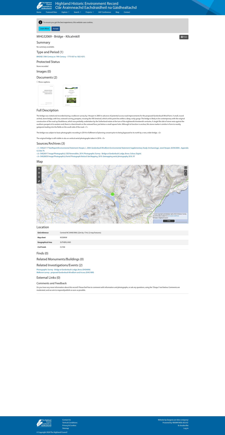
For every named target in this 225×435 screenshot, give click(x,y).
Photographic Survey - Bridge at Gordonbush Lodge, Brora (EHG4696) (63, 270)
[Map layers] (39, 169)
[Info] (39, 177)
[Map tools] (39, 181)
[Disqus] (112, 325)
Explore (65, 12)
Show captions (44, 82)
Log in (186, 428)
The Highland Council (58, 432)
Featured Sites (51, 12)
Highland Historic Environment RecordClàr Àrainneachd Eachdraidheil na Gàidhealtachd (96, 6)
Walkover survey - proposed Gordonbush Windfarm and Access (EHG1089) (65, 273)
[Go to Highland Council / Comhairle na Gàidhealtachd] (44, 5)
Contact (127, 12)
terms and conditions (173, 216)
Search (77, 12)
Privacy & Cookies (69, 426)
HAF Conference (104, 12)
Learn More (44, 29)
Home (39, 12)
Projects (89, 12)
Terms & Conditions (69, 423)
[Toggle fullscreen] (185, 167)
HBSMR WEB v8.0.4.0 (180, 423)
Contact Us (66, 420)
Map (117, 12)
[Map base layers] (39, 173)
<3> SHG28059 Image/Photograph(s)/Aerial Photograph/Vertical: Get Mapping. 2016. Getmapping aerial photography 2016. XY (86, 156)
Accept (55, 29)
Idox (178, 420)
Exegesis (170, 420)
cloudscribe (183, 426)
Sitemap (65, 428)
